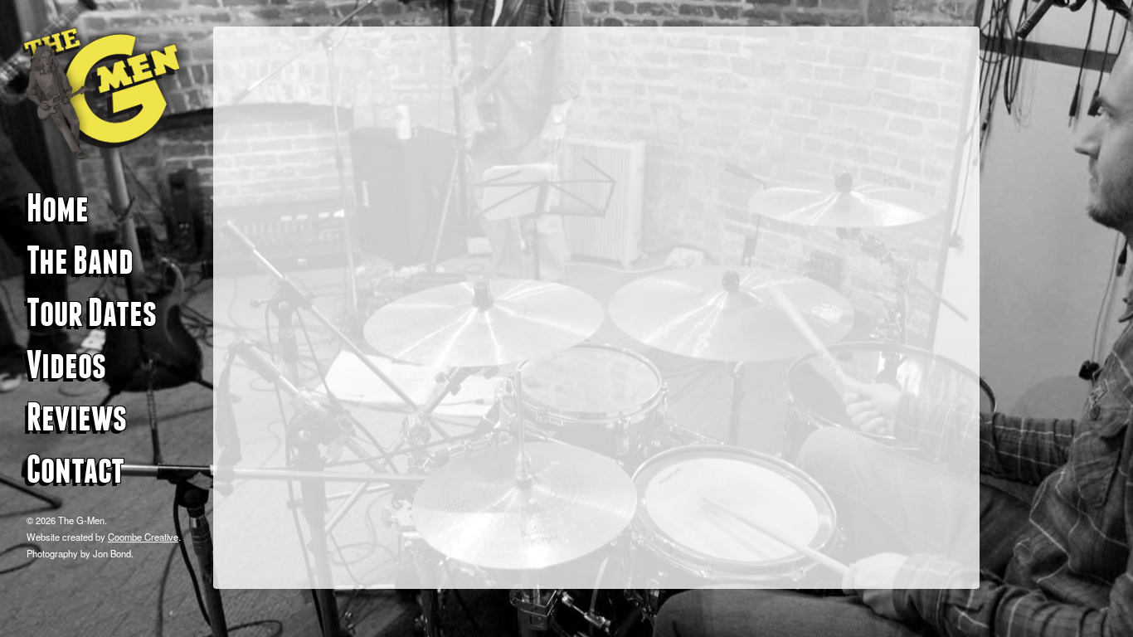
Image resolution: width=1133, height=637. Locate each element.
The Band (80, 260)
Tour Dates (92, 313)
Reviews (77, 417)
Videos (66, 365)
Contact (75, 469)
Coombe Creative (143, 536)
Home (58, 208)
